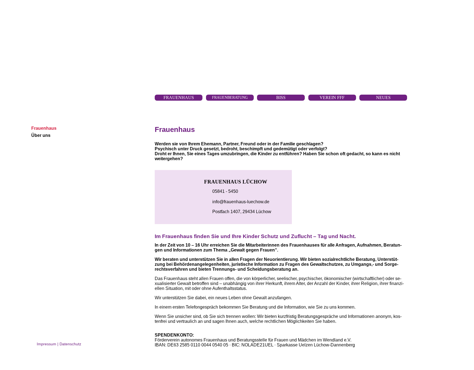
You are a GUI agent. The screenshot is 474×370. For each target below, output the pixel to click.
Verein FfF (332, 97)
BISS (281, 97)
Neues (383, 97)
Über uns (40, 135)
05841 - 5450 (225, 191)
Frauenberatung (230, 97)
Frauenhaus (44, 128)
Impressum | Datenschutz (59, 344)
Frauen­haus (178, 97)
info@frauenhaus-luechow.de (240, 201)
